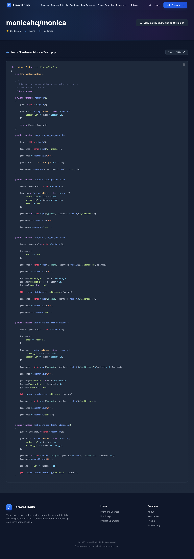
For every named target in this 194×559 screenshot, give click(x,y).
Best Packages (88, 5)
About (151, 511)
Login (157, 5)
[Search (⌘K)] (150, 5)
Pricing (134, 5)
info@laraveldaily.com (109, 546)
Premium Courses (109, 511)
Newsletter (153, 516)
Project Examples (106, 5)
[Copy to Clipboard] (184, 64)
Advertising (154, 525)
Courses (45, 5)
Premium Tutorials (59, 5)
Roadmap (74, 5)
